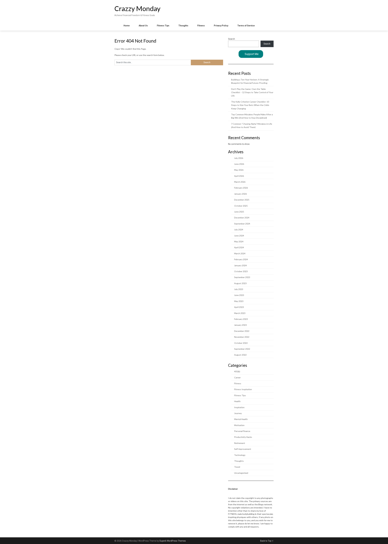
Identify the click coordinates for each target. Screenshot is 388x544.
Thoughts (183, 25)
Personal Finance (242, 431)
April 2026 (239, 176)
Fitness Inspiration (243, 389)
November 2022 (241, 337)
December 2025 (241, 199)
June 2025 (239, 211)
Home (127, 25)
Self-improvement (242, 449)
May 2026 (238, 170)
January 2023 (240, 325)
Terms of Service (246, 25)
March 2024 (239, 253)
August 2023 (240, 283)
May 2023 (238, 301)
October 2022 (241, 343)
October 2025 (241, 205)
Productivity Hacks (243, 437)
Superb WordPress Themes (172, 541)
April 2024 (239, 247)
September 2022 (242, 349)
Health (237, 401)
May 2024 (238, 241)
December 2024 (241, 217)
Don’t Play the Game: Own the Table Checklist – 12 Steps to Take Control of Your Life (252, 92)
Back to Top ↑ (267, 541)
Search (231, 39)
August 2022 (240, 354)
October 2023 (241, 271)
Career (237, 377)
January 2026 (240, 193)
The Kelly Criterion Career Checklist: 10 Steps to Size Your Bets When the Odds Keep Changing (250, 105)
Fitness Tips (163, 25)
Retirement (239, 443)
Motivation (239, 425)
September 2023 (242, 277)
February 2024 (241, 259)
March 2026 (239, 182)
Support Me (252, 54)
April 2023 (239, 307)
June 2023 (239, 295)
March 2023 (239, 313)
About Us (143, 25)
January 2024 (240, 265)
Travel (237, 467)
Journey (238, 413)
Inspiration (239, 407)
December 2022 (241, 331)
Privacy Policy (221, 25)
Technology (239, 455)
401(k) (237, 371)
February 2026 (241, 187)
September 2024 (242, 223)
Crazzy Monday (137, 8)
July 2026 (238, 158)
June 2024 (239, 235)
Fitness (201, 25)
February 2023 (241, 319)
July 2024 (238, 229)
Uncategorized (241, 473)
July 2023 (238, 289)
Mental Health (241, 419)
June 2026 (239, 164)
